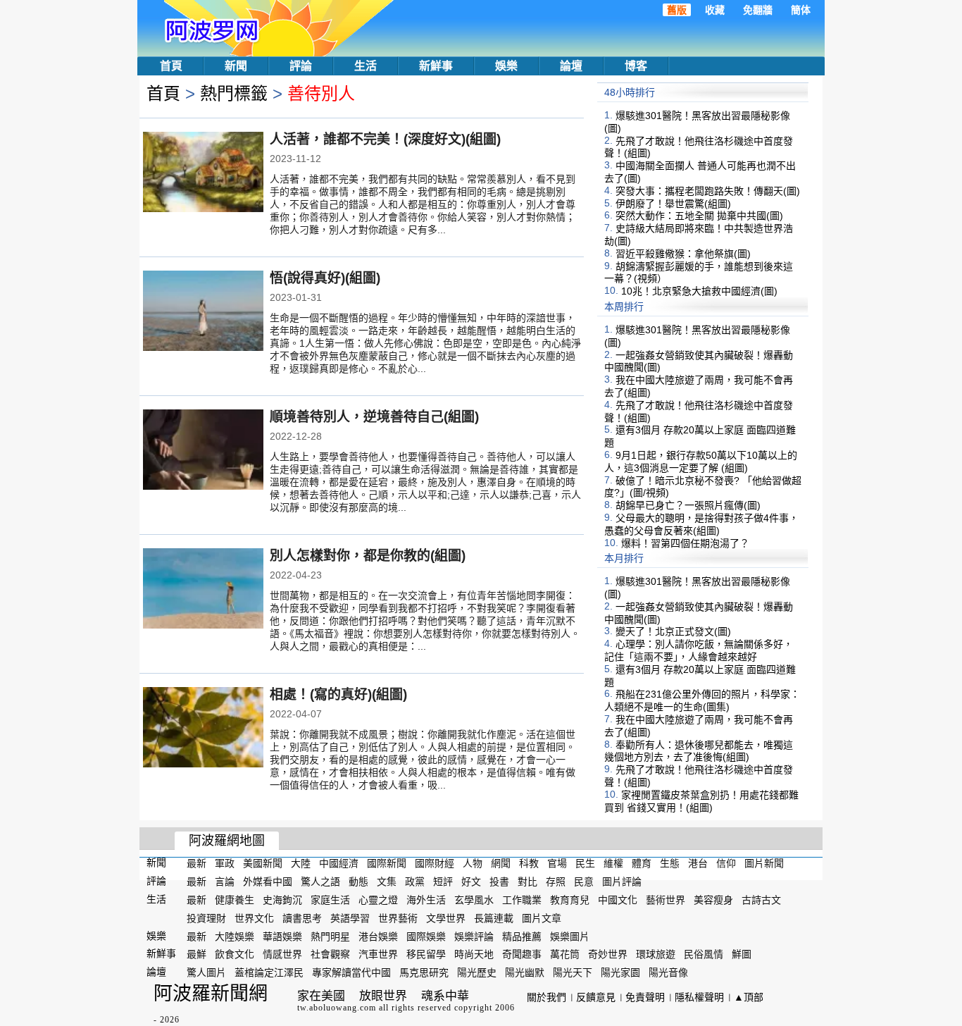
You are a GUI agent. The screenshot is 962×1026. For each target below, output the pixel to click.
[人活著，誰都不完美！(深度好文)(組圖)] (203, 173)
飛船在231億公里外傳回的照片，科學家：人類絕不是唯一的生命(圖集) (702, 700)
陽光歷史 (476, 972)
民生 (585, 863)
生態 (670, 863)
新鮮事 (436, 66)
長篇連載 (493, 918)
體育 (641, 863)
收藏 (715, 10)
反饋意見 (596, 997)
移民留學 (426, 954)
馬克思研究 (424, 972)
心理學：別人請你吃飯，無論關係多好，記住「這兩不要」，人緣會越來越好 (698, 650)
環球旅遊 (655, 954)
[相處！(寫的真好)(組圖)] (203, 728)
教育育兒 (569, 900)
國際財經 (434, 863)
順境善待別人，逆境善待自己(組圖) (374, 416)
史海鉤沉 (282, 900)
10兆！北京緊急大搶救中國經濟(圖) (699, 291)
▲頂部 (748, 997)
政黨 (415, 881)
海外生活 (426, 900)
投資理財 (206, 918)
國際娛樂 (426, 935)
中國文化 (617, 900)
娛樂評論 (474, 935)
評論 (300, 66)
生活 (365, 66)
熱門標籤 (234, 93)
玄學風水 (474, 900)
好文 (471, 881)
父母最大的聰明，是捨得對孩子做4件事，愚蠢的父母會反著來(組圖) (701, 524)
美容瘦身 (713, 900)
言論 (225, 881)
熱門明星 (330, 935)
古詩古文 (761, 900)
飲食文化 (234, 954)
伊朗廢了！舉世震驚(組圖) (673, 203)
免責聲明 (645, 997)
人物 (472, 863)
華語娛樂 (282, 935)
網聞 (501, 863)
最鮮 (196, 954)
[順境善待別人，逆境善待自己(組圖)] (203, 451)
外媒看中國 (267, 881)
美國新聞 (262, 863)
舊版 (677, 10)
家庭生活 (330, 900)
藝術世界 (665, 900)
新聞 (236, 66)
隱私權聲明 (699, 997)
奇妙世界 (607, 954)
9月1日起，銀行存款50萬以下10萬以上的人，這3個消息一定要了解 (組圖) (700, 462)
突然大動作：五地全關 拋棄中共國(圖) (699, 215)
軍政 (225, 863)
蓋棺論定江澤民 (269, 972)
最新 (196, 863)
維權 (613, 863)
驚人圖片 (206, 972)
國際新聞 (386, 863)
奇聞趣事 (522, 954)
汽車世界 (378, 954)
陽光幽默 (524, 972)
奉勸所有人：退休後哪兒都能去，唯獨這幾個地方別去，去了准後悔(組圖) (698, 750)
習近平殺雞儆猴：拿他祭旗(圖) (683, 253)
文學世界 (446, 918)
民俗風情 (703, 954)
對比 (527, 881)
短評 (443, 881)
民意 (584, 881)
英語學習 (350, 918)
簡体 (801, 10)
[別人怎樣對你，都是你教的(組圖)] (203, 589)
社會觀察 (330, 954)
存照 (556, 881)
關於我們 (546, 997)
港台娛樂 (378, 935)
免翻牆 (758, 10)
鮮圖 (741, 954)
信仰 (726, 863)
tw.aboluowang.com (336, 1008)
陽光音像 (668, 972)
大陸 (301, 863)
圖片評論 (622, 881)
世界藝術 (398, 918)
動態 (358, 881)
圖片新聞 (764, 863)
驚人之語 (320, 881)
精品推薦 (522, 935)
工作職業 (522, 900)
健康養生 (234, 900)
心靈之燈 (378, 900)
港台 (698, 863)
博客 (636, 66)
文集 (386, 881)
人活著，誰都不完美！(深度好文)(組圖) (385, 139)
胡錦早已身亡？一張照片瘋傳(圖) (688, 505)
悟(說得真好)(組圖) (325, 278)
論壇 (571, 66)
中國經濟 (338, 863)
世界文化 (254, 918)
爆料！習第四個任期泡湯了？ (685, 542)
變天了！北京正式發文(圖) (673, 631)
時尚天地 (474, 954)
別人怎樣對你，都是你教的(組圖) (368, 555)
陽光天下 (572, 972)
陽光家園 (620, 972)
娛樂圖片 (569, 935)
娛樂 (506, 66)
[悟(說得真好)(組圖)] (203, 312)
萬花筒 (565, 954)
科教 (529, 863)
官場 (557, 863)
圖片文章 (541, 918)
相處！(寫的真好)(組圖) (338, 694)
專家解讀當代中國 (351, 972)
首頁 (171, 66)
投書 (499, 881)
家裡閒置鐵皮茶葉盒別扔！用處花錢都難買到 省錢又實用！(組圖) (701, 801)
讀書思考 (302, 918)
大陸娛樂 (234, 935)
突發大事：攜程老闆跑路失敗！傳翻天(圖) (708, 191)
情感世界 (282, 954)
